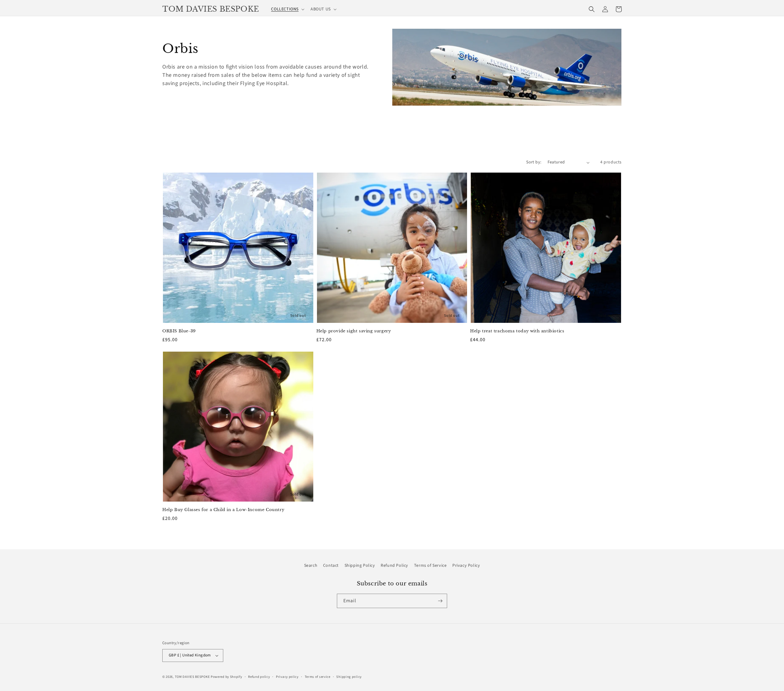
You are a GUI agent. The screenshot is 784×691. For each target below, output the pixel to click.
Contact (331, 565)
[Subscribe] (440, 601)
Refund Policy (394, 565)
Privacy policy (287, 676)
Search (311, 565)
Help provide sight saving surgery (353, 331)
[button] (287, 9)
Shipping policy (349, 676)
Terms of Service (430, 565)
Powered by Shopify (226, 676)
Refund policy (259, 676)
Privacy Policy (466, 565)
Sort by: (533, 162)
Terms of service (317, 676)
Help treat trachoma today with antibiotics (517, 331)
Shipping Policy (360, 565)
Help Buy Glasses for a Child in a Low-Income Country (223, 509)
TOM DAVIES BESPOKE (192, 676)
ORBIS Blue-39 (179, 331)
